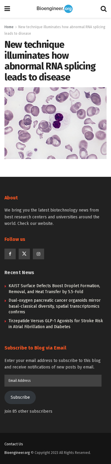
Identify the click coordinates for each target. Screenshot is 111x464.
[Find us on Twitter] (24, 254)
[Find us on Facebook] (10, 254)
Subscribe (20, 397)
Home (9, 27)
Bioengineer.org (17, 453)
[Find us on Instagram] (38, 254)
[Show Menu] (7, 9)
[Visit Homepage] (55, 9)
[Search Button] (104, 9)
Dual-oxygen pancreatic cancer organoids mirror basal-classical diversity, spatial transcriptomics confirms (55, 306)
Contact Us (13, 444)
